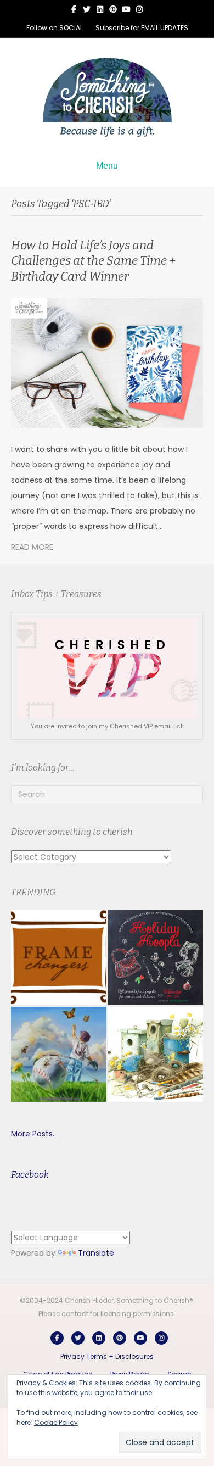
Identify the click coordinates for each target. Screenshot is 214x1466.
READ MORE (32, 547)
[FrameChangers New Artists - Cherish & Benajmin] (58, 957)
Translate (96, 1252)
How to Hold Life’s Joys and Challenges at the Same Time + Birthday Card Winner (93, 261)
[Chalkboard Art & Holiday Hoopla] (155, 957)
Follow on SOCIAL (54, 27)
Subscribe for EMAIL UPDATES (141, 27)
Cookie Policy (56, 1422)
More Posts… (34, 1133)
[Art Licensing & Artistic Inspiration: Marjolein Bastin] (155, 1054)
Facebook (30, 1174)
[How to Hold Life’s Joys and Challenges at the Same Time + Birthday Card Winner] (107, 362)
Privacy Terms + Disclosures (107, 1356)
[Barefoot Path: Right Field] (58, 1054)
